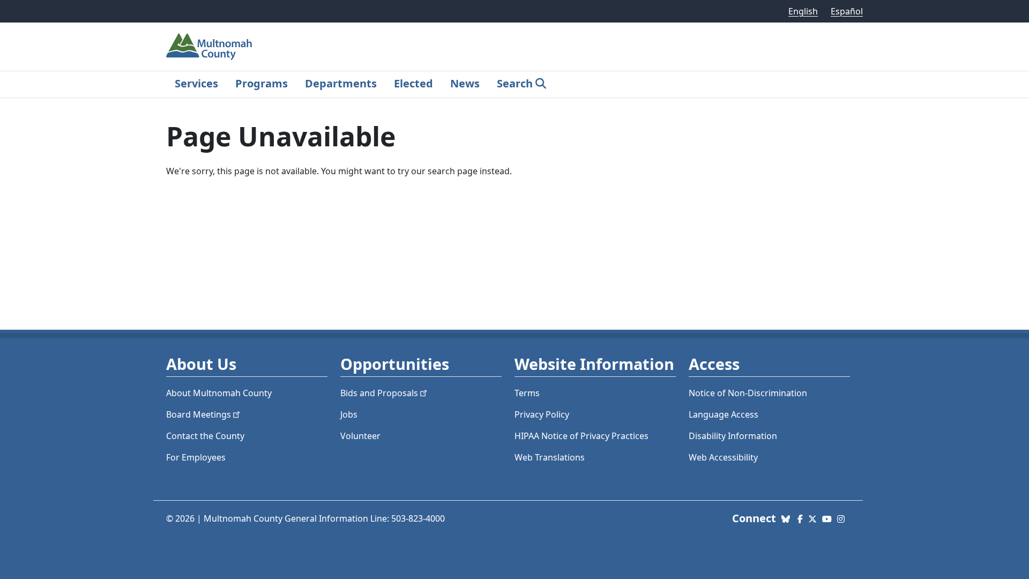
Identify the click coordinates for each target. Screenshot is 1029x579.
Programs (261, 83)
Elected (413, 83)
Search (515, 83)
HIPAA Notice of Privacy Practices (581, 436)
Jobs (348, 414)
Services (196, 83)
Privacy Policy (541, 414)
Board (198, 414)
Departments (341, 83)
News (465, 83)
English (803, 11)
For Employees (196, 457)
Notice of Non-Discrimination (748, 393)
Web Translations (549, 457)
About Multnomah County (219, 393)
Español (847, 11)
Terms (527, 393)
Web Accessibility (723, 457)
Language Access (723, 414)
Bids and (379, 393)
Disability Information (733, 436)
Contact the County (205, 436)
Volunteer (360, 436)
